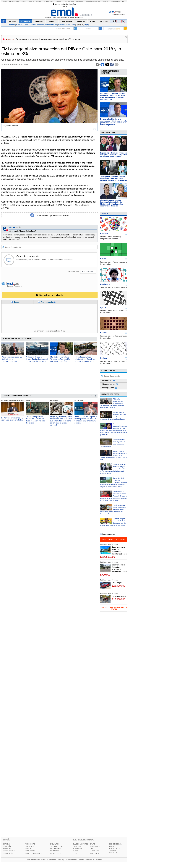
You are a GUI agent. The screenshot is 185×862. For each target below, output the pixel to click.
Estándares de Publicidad (93, 860)
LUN (91, 848)
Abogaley (54, 400)
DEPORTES (7, 848)
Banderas (104, 233)
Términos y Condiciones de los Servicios (70, 860)
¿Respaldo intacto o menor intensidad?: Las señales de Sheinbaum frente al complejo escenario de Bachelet (111, 203)
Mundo (52, 21)
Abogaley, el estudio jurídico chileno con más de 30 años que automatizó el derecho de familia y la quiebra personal (61, 421)
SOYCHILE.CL (95, 853)
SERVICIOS (29, 846)
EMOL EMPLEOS (55, 848)
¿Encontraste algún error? (52, 215)
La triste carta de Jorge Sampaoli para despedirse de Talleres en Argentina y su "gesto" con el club (113, 455)
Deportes (39, 21)
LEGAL (75, 853)
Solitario (103, 333)
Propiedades (69, 1)
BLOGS (75, 851)
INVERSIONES (95, 846)
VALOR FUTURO (114, 848)
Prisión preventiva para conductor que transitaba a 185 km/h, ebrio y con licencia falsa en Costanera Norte (113, 509)
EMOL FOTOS (30, 851)
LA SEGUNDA (94, 851)
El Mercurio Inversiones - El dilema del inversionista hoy (12, 419)
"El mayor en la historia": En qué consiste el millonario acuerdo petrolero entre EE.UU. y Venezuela (113, 178)
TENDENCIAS (30, 844)
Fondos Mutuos (51, 25)
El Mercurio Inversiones (12, 400)
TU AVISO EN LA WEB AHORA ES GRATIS (114, 608)
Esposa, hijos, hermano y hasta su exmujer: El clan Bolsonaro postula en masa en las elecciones (113, 155)
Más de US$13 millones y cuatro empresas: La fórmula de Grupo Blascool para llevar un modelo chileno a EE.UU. (112, 96)
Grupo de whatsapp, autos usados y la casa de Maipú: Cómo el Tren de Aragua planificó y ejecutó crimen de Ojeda (113, 469)
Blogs (24, 1)
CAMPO (92, 844)
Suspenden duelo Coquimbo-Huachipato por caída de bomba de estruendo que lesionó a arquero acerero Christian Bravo (113, 482)
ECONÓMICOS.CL (115, 844)
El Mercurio (14, 1)
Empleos (79, 1)
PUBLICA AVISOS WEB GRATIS (113, 539)
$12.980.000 (118, 599)
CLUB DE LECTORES (80, 844)
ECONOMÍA (7, 846)
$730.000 (105, 574)
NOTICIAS (6, 844)
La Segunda (115, 1)
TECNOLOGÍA (7, 853)
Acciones (40, 25)
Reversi (103, 259)
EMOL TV (28, 848)
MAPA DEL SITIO (55, 853)
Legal (31, 1)
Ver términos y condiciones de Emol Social (49, 331)
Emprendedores (30, 25)
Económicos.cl (92, 1)
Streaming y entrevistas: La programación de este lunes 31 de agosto (48, 39)
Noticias (19, 25)
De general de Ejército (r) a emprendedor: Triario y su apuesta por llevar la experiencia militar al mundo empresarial (113, 122)
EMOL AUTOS (54, 844)
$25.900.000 (118, 585)
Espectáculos (66, 21)
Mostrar (64, 6)
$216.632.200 (107, 556)
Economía (25, 21)
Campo (38, 1)
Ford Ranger (116, 583)
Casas (105, 1)
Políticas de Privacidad (48, 860)
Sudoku (103, 358)
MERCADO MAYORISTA (113, 851)
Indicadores (70, 25)
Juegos (104, 214)
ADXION (111, 846)
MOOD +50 (78, 400)
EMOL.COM (77, 846)
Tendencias (80, 21)
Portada (12, 25)
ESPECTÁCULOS (8, 851)
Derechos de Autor (33, 860)
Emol (5, 1)
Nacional (12, 21)
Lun (123, 1)
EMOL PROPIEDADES (57, 846)
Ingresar (112, 14)
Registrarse (120, 14)
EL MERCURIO (78, 848)
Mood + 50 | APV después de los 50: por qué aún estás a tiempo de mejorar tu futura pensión (86, 420)
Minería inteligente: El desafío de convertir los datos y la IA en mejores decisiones (35, 420)
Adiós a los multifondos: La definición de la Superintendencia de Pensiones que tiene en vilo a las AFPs (12, 361)
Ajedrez (103, 307)
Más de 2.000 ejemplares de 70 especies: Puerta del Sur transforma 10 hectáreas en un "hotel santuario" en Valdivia (60, 361)
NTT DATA (30, 400)
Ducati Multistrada (119, 596)
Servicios (104, 21)
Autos (58, 1)
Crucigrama (105, 284)
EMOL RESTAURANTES (33, 853)
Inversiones (48, 1)
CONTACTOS (54, 851)
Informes (61, 25)
